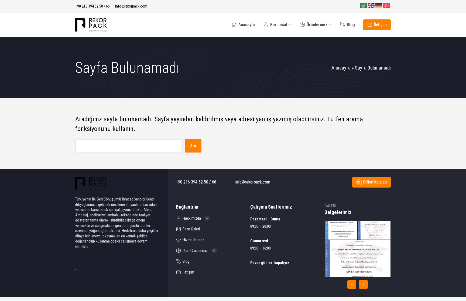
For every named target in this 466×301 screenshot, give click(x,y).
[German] (379, 5)
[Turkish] (387, 5)
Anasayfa (341, 68)
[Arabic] (364, 5)
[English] (371, 5)
